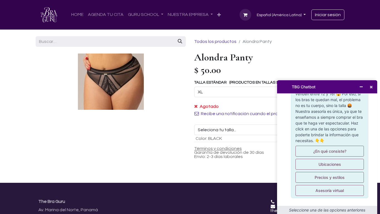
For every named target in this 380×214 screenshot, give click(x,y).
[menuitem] (77, 14)
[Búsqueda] (180, 41)
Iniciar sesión (328, 15)
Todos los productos (215, 41)
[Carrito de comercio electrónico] (245, 15)
